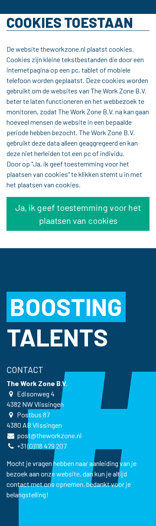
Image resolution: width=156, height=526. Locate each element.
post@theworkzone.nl (49, 435)
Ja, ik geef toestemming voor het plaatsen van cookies (78, 214)
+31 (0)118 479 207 (42, 446)
